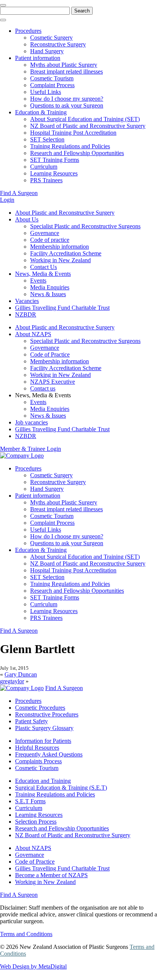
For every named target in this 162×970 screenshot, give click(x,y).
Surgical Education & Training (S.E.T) (61, 787)
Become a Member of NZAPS (51, 875)
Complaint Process (52, 85)
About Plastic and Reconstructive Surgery (65, 212)
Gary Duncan (21, 674)
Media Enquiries (49, 287)
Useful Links (45, 92)
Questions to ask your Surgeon (66, 105)
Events (38, 280)
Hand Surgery (47, 51)
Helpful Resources (37, 747)
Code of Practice (50, 354)
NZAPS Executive (52, 381)
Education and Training (43, 781)
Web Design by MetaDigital (33, 966)
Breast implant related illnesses (66, 71)
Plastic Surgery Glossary (44, 728)
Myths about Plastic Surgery (63, 64)
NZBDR (25, 314)
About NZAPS (33, 334)
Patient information (37, 58)
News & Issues (48, 294)
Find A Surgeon (19, 193)
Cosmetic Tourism (51, 78)
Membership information (59, 246)
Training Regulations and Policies (70, 146)
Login (7, 200)
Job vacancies (31, 422)
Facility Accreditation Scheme (65, 253)
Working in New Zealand (60, 260)
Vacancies (27, 301)
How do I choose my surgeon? (66, 98)
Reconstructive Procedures (46, 714)
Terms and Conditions (26, 934)
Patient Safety (31, 721)
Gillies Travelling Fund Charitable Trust (62, 307)
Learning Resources (54, 173)
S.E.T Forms (30, 801)
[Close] (3, 5)
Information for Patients (43, 741)
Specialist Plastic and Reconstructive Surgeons (85, 226)
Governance (44, 233)
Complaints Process (38, 761)
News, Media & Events (43, 274)
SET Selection (47, 139)
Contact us (42, 388)
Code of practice (49, 240)
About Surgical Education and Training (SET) (85, 119)
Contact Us (43, 267)
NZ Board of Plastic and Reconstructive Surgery (87, 126)
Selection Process (36, 821)
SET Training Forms (54, 160)
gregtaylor (12, 681)
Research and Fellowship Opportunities (77, 153)
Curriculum (43, 166)
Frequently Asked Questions (49, 754)
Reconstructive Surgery (58, 44)
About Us (26, 219)
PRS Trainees (46, 180)
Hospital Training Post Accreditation (73, 132)
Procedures (28, 31)
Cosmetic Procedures (40, 707)
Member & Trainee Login (30, 449)
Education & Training (41, 112)
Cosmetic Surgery (51, 37)
